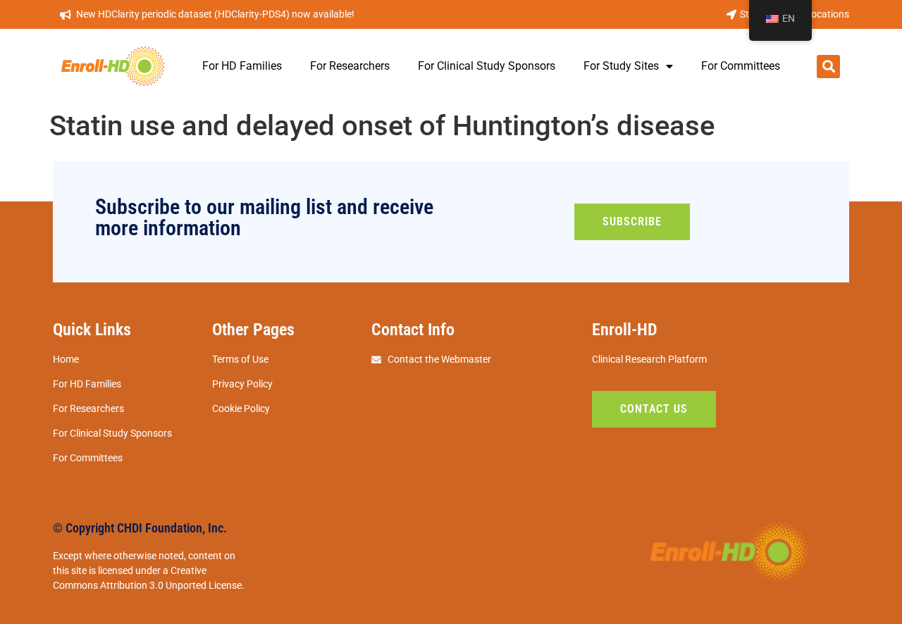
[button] (828, 66)
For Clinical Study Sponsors (486, 66)
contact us (654, 409)
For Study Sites (621, 66)
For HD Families (242, 66)
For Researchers (350, 66)
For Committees (740, 66)
